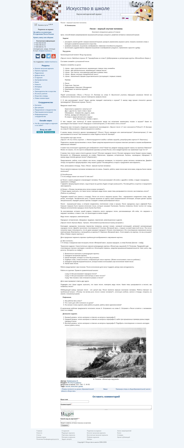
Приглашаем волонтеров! (44, 112)
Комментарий (66, 404)
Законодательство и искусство (45, 91)
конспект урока (77, 386)
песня (67, 386)
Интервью (38, 87)
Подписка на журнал (94, 431)
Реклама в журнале (68, 437)
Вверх (105, 389)
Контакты (38, 105)
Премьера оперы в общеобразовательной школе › (133, 389)
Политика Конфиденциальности (47, 439)
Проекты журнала (41, 70)
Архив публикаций (123, 437)
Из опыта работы (74, 383)
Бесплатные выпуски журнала (97, 435)
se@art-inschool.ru (51, 62)
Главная (39, 431)
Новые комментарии (42, 98)
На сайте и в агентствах (42, 32)
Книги (37, 82)
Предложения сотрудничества (45, 110)
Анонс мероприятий (124, 431)
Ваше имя (64, 399)
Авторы (89, 439)
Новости (38, 84)
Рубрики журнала (93, 437)
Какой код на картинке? (70, 419)
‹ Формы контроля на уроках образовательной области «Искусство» (77, 390)
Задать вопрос (67, 439)
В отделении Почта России (43, 34)
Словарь (120, 435)
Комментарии (41, 437)
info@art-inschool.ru (45, 51)
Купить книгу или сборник (43, 37)
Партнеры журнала (68, 435)
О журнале (38, 77)
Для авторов (39, 107)
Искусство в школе (88, 8)
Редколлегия (39, 73)
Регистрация (49, 132)
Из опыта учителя (41, 93)
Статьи (37, 89)
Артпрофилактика (41, 80)
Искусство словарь (41, 96)
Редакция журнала (68, 433)
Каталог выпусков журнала (44, 68)
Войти (40, 132)
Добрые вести (40, 75)
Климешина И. (72, 381)
